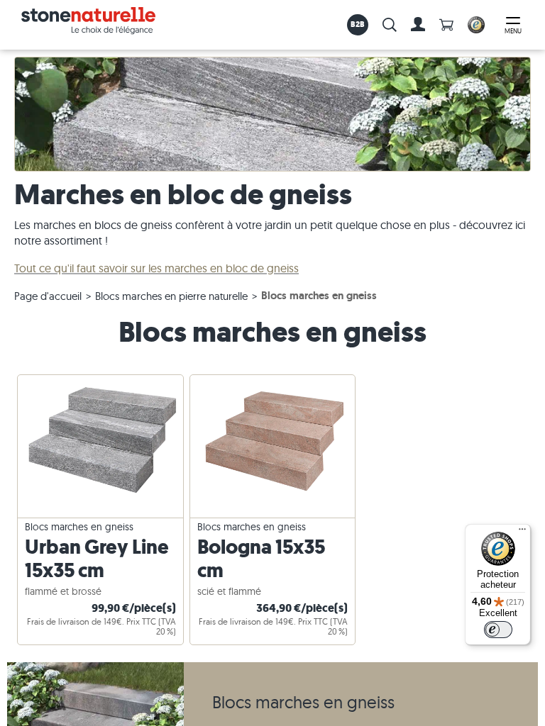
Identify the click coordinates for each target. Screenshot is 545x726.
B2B (358, 24)
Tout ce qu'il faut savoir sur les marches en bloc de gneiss (156, 268)
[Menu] (522, 532)
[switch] (498, 629)
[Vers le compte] (418, 25)
